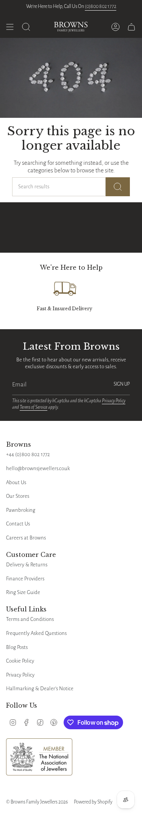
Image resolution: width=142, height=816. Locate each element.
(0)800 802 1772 (100, 6)
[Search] (118, 186)
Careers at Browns (26, 538)
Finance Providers (25, 579)
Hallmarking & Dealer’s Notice (39, 688)
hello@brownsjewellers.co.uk (38, 468)
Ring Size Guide (23, 592)
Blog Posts (17, 647)
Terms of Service (33, 407)
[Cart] (131, 27)
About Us (16, 482)
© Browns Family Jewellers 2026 (37, 802)
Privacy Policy (113, 400)
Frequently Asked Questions (36, 633)
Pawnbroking (20, 510)
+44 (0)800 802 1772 (28, 454)
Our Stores (17, 496)
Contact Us (18, 524)
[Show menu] (9, 27)
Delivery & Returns (26, 564)
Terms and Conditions (30, 619)
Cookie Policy (20, 661)
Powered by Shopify (93, 802)
